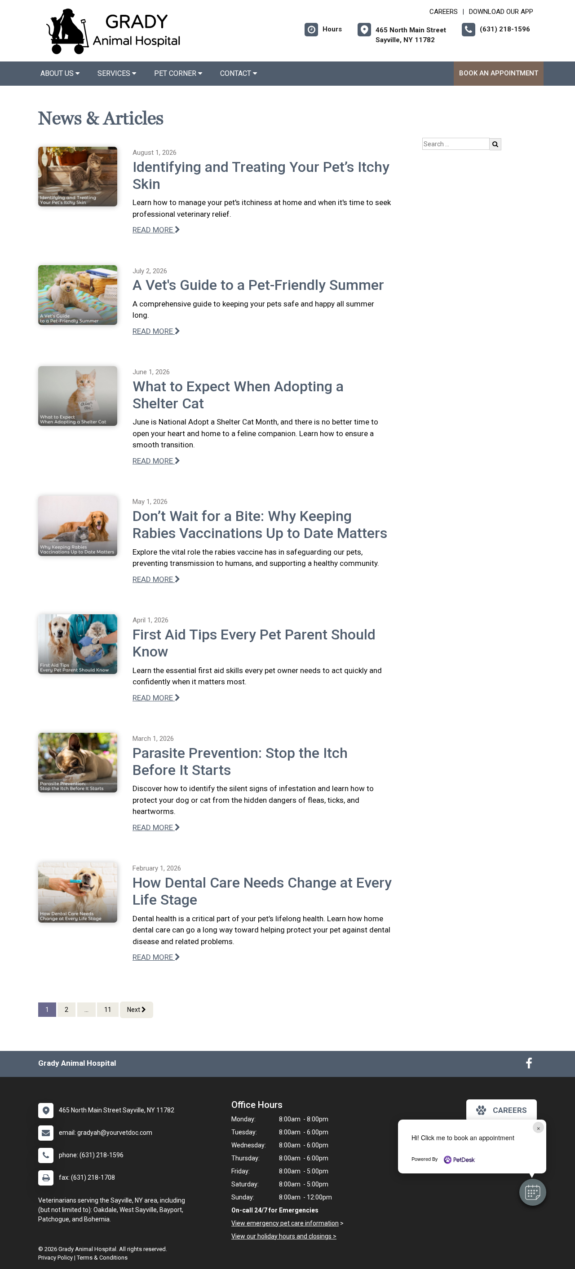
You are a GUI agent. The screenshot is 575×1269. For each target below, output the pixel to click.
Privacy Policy (55, 1257)
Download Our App (501, 12)
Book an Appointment (498, 73)
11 (107, 1009)
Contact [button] (236, 73)
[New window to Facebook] (529, 1065)
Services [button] (114, 73)
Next (134, 1009)
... (86, 1009)
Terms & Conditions (102, 1257)
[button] (532, 1192)
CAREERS (443, 12)
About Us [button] (57, 73)
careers (510, 1110)
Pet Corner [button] (176, 73)
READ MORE (154, 229)
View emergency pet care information (285, 1223)
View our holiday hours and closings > (283, 1236)
